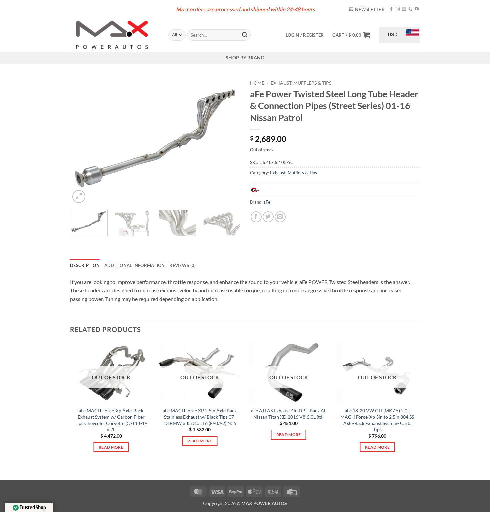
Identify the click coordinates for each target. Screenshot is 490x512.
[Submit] (244, 35)
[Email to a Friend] (280, 216)
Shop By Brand (245, 57)
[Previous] (82, 141)
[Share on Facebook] (256, 216)
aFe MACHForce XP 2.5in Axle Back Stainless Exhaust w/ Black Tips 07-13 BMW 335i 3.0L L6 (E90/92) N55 (200, 417)
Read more (111, 447)
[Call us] (410, 9)
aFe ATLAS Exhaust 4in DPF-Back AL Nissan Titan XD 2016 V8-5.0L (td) (288, 414)
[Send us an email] (404, 9)
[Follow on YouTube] (417, 9)
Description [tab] (85, 265)
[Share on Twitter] (268, 216)
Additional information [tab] (134, 265)
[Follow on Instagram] (398, 9)
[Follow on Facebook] (391, 9)
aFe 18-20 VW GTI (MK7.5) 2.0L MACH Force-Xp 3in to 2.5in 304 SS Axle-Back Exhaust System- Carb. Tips (377, 420)
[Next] (228, 141)
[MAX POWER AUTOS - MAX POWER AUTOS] (114, 35)
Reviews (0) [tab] (182, 265)
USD (393, 34)
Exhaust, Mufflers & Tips (301, 83)
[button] (366, 9)
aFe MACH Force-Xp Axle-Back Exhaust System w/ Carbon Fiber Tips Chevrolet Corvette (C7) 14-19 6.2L (111, 420)
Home (257, 83)
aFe (266, 202)
